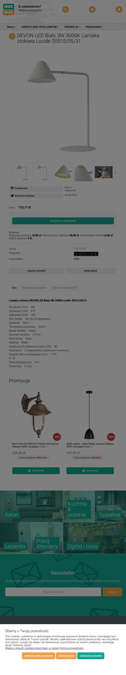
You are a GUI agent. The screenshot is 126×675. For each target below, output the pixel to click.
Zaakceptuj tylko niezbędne (38, 655)
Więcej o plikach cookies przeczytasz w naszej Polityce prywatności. (44, 648)
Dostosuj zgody (66, 655)
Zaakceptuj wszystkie (91, 655)
